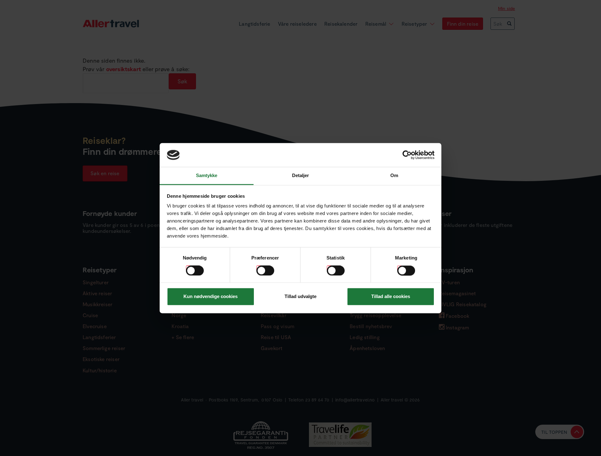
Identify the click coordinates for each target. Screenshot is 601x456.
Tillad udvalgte (300, 296)
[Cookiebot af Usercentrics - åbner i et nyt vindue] (407, 155)
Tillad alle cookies (390, 296)
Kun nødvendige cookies (210, 296)
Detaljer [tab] (300, 175)
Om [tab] (394, 175)
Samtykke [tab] (207, 175)
